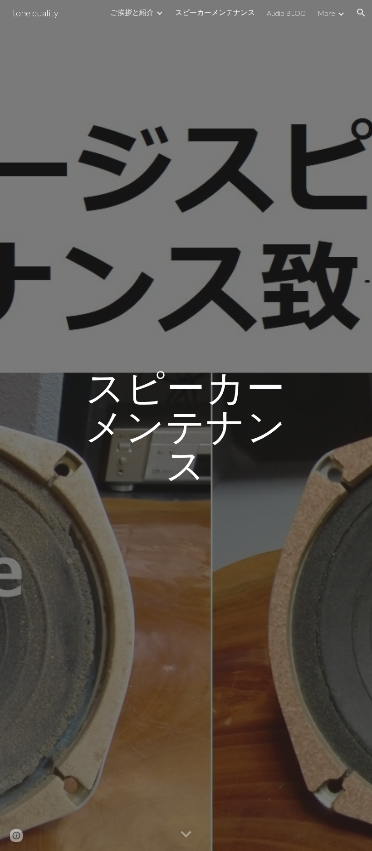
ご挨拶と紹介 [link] (132, 12)
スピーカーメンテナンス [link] (215, 12)
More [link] (326, 13)
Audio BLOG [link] (286, 13)
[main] (186, 425)
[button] (361, 13)
